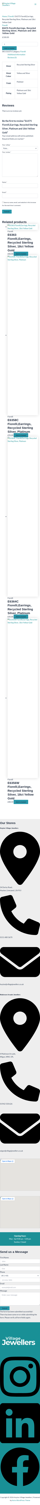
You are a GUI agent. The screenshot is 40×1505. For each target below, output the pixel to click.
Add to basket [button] (21, 254)
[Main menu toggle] (35, 4)
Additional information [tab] (16, 54)
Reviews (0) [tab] (12, 57)
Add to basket (9, 48)
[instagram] (20, 1399)
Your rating (6, 145)
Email (4, 192)
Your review (6, 152)
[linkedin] (20, 1445)
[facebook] (20, 1486)
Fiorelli (5, 25)
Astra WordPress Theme (21, 1500)
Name (4, 182)
